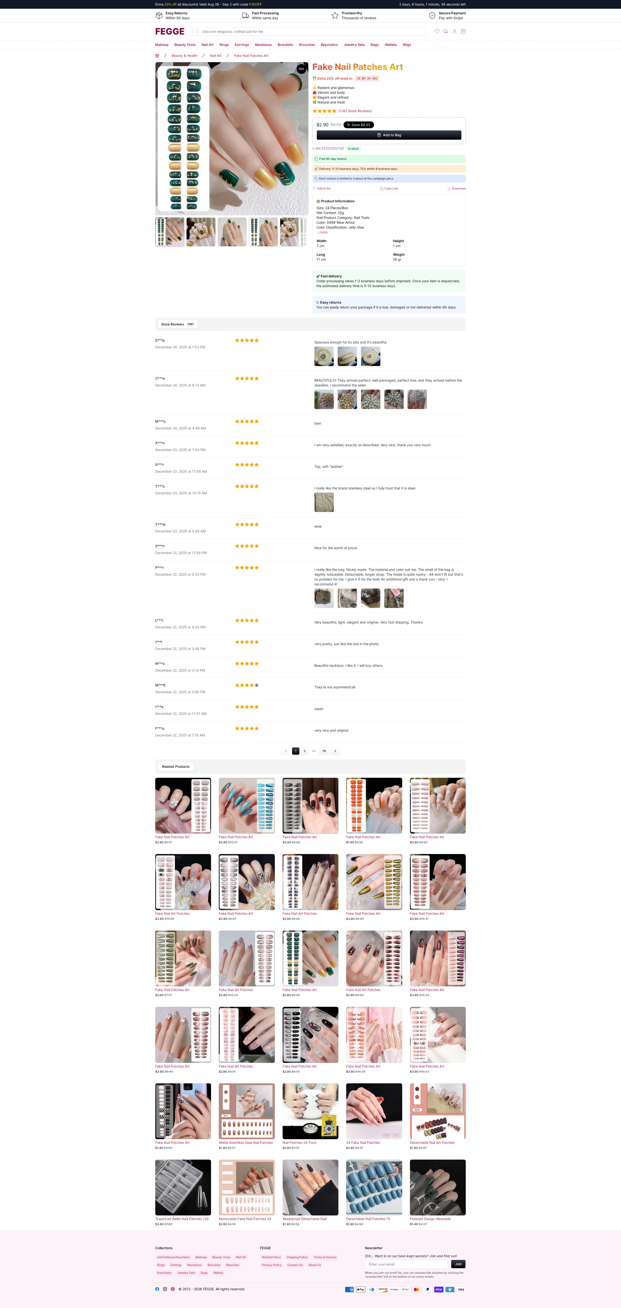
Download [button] (458, 188)
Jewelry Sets (354, 45)
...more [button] (322, 232)
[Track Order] (445, 31)
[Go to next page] (335, 751)
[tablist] (310, 324)
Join (458, 1264)
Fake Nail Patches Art (251, 55)
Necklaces (263, 45)
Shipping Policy (297, 1257)
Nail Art (208, 45)
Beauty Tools (185, 45)
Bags (375, 45)
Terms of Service (325, 1257)
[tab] (178, 324)
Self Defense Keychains (173, 1257)
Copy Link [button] (391, 188)
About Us (315, 1265)
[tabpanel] (310, 544)
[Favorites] (437, 31)
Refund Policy (271, 1257)
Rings (224, 45)
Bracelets (285, 45)
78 (324, 751)
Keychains (329, 45)
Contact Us (295, 1265)
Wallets (391, 45)
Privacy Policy (272, 1265)
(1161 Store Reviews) (355, 111)
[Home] (157, 56)
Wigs (407, 45)
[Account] (454, 31)
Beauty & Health (184, 55)
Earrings (242, 45)
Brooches (307, 45)
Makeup (162, 45)
